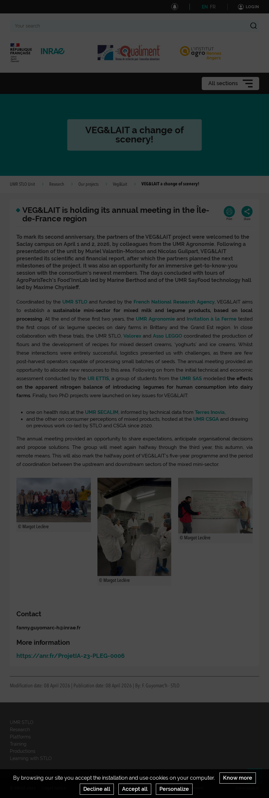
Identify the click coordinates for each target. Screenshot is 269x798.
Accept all (135, 789)
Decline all (96, 789)
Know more (237, 778)
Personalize (174, 789)
